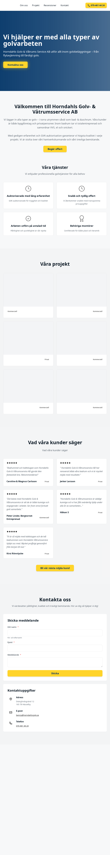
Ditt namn (13, 627)
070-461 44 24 (22, 726)
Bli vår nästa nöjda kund (55, 568)
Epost (11, 642)
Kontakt (65, 5)
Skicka (55, 673)
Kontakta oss (15, 64)
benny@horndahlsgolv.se (27, 715)
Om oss (24, 5)
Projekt (35, 5)
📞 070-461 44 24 (96, 5)
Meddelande (14, 655)
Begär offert (55, 149)
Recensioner (50, 5)
